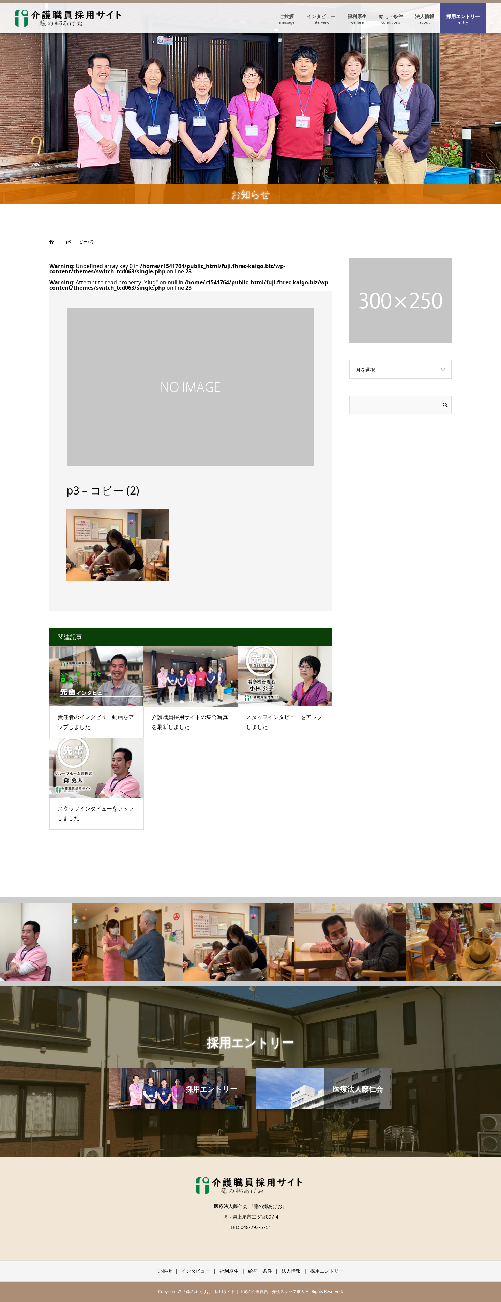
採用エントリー (463, 16)
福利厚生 (357, 16)
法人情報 (424, 16)
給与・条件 (391, 16)
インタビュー (321, 16)
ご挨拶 (286, 16)
